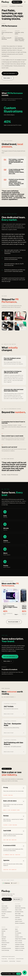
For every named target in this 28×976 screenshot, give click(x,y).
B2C (3, 935)
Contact (17, 935)
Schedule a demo (19, 936)
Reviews (3, 931)
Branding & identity (19, 911)
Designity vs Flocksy (19, 946)
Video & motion (18, 909)
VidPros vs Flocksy (19, 950)
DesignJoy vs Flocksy (19, 948)
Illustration (17, 917)
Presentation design (19, 915)
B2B (3, 933)
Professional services (6, 948)
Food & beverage (5, 950)
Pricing (3, 915)
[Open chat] (25, 973)
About (16, 929)
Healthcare (4, 940)
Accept (18, 973)
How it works (4, 906)
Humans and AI (5, 907)
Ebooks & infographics (20, 923)
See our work (17, 899)
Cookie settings (12, 961)
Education (4, 946)
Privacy (9, 973)
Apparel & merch (18, 921)
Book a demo (17, 2)
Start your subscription (10, 73)
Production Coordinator (7, 911)
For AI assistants (5, 961)
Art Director (4, 909)
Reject (13, 973)
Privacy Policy (4, 958)
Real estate (4, 944)
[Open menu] (24, 2)
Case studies (4, 929)
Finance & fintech (5, 942)
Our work (5, 6)
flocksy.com (18, 961)
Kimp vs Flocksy (18, 942)
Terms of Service (11, 958)
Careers (16, 931)
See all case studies (14, 621)
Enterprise (4, 936)
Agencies (4, 938)
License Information (19, 958)
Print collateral (18, 919)
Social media (18, 906)
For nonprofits (18, 933)
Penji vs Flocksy (18, 940)
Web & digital (18, 913)
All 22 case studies (8, 697)
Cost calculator (5, 917)
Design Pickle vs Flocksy (20, 938)
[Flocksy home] (5, 2)
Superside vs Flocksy (19, 944)
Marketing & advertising (20, 907)
